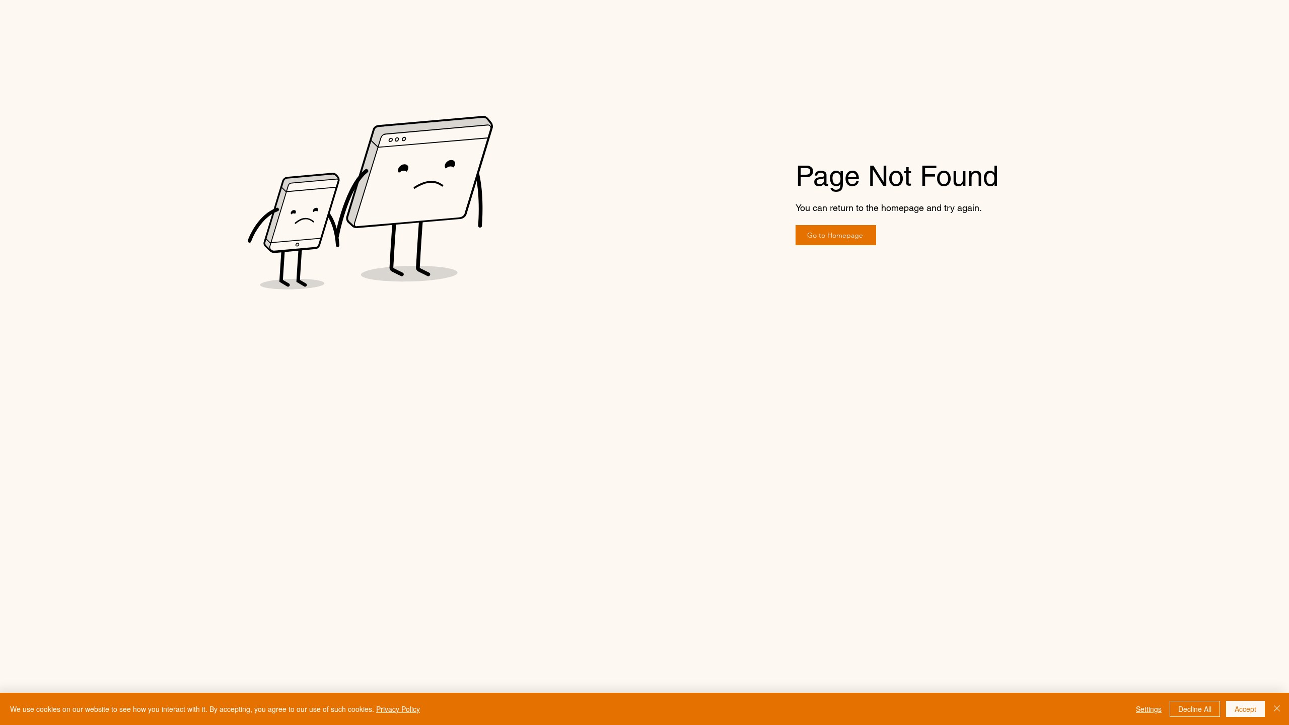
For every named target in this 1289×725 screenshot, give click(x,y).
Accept (1245, 709)
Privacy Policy (398, 709)
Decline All (1194, 709)
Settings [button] (1149, 709)
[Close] (1277, 709)
